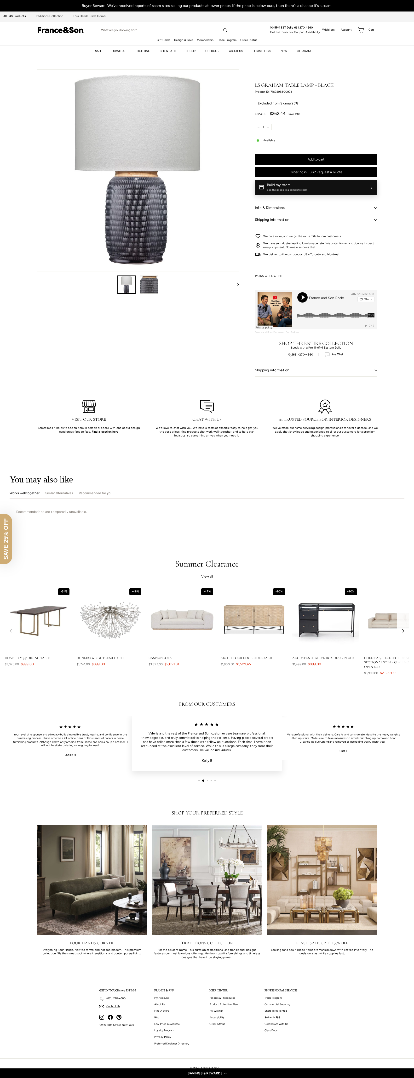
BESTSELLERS (262, 51)
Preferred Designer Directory (171, 1043)
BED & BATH (168, 51)
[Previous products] (11, 630)
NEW (284, 51)
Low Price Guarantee (167, 1024)
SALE (98, 51)
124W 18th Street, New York (116, 1024)
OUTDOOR (212, 51)
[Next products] (403, 630)
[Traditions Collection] (207, 880)
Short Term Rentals (275, 1010)
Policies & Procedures (222, 997)
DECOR (191, 51)
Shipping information (272, 220)
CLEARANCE (305, 51)
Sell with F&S (272, 1017)
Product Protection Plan (223, 1004)
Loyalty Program (164, 1030)
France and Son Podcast (286, 332)
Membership (205, 40)
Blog (156, 1017)
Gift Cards (163, 40)
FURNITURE (119, 51)
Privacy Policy (162, 1036)
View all (207, 576)
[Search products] (225, 30)
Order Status (248, 40)
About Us (159, 1004)
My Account (161, 997)
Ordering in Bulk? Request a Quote (316, 172)
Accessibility (217, 1017)
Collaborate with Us (276, 1024)
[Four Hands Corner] (92, 880)
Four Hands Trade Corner (89, 16)
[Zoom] (138, 170)
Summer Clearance (207, 564)
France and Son (263, 332)
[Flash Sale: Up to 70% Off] (322, 880)
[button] (207, 1073)
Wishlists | (330, 29)
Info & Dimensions (270, 208)
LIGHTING (143, 51)
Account (346, 29)
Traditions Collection (49, 16)
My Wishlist (216, 1010)
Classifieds (270, 1030)
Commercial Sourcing (277, 1004)
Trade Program (226, 40)
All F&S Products (14, 16)
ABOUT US (236, 51)
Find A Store (161, 1010)
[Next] (236, 284)
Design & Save (183, 40)
